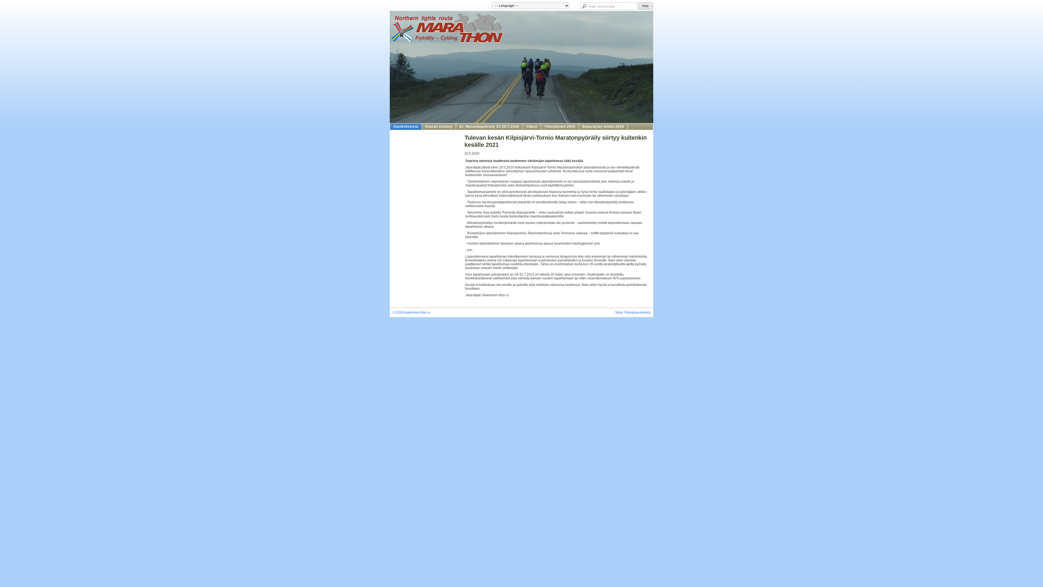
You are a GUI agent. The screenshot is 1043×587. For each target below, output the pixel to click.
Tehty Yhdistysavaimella (633, 312)
